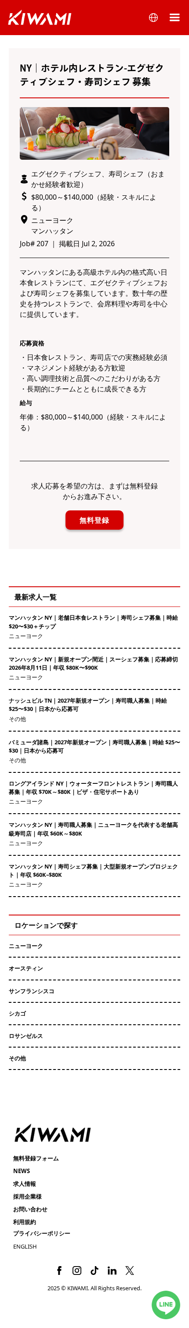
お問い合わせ (30, 1209)
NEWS (21, 1171)
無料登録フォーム (36, 1158)
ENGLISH (25, 1246)
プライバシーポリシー (41, 1233)
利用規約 (24, 1222)
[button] (153, 17)
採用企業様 (27, 1196)
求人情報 (24, 1184)
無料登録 (94, 520)
